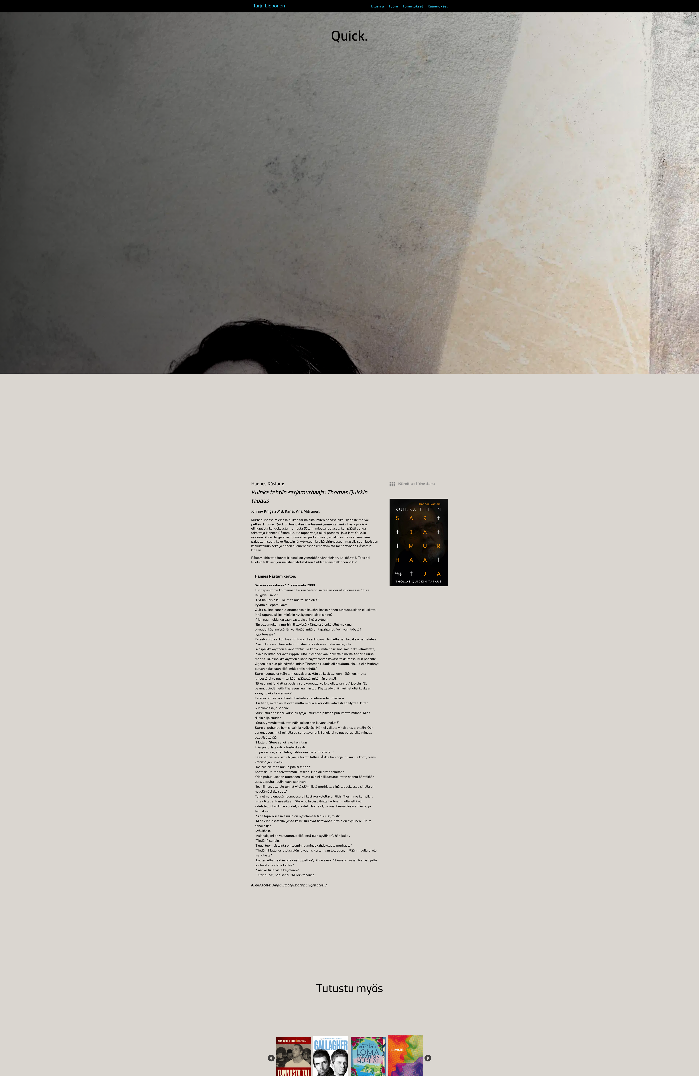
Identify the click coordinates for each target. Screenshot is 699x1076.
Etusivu (377, 7)
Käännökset (438, 7)
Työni (393, 7)
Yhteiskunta (426, 483)
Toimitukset (413, 7)
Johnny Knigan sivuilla (289, 885)
